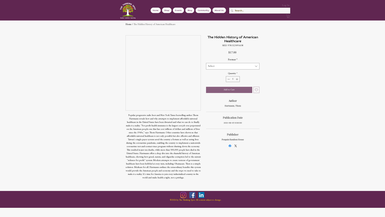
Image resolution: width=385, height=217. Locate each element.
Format (232, 59)
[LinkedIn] (201, 195)
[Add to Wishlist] (256, 90)
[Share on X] (235, 146)
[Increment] (237, 79)
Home (128, 24)
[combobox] (232, 66)
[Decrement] (228, 79)
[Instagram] (183, 195)
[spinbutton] (232, 79)
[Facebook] (192, 195)
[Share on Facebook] (230, 146)
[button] (288, 16)
